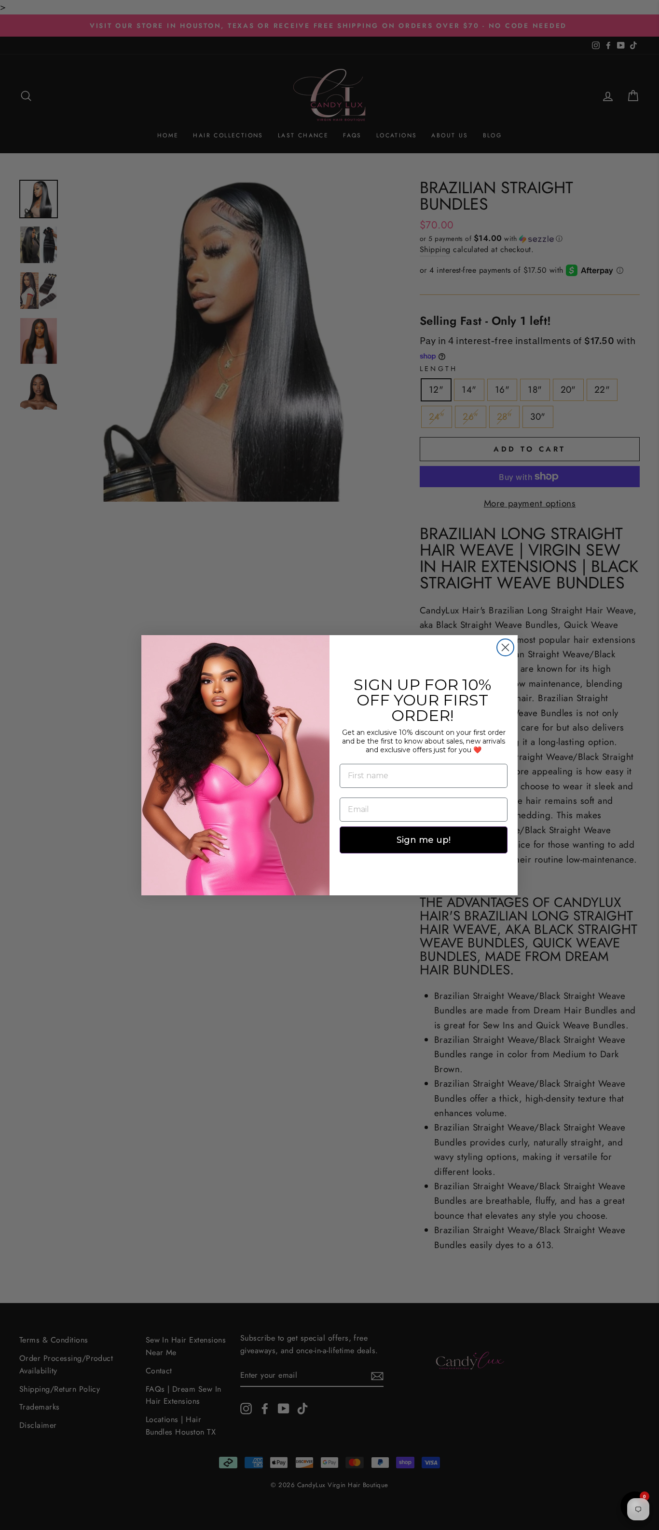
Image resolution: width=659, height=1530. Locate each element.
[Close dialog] (505, 647)
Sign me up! (424, 840)
